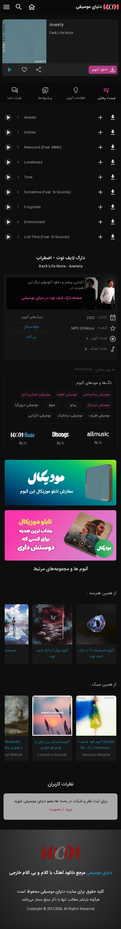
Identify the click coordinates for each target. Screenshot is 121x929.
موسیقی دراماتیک (70, 416)
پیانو (73, 405)
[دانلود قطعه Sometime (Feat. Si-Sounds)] (112, 195)
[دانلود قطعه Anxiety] (112, 120)
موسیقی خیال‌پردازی (35, 394)
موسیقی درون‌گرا (26, 405)
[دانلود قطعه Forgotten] (112, 210)
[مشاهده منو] (6, 10)
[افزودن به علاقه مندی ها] (24, 72)
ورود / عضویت (60, 809)
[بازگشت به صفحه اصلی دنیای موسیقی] (32, 10)
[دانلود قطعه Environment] (112, 225)
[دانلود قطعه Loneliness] (112, 165)
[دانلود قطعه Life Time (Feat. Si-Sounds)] (112, 240)
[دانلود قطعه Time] (112, 180)
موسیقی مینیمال (98, 405)
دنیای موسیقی (99, 873)
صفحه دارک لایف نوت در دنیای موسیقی (51, 298)
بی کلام (31, 337)
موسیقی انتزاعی (39, 416)
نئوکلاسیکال (31, 327)
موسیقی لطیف (67, 394)
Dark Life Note (61, 33)
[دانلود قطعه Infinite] (112, 135)
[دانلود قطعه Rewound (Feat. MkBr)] (112, 150)
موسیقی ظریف (99, 416)
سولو (52, 405)
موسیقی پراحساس (96, 394)
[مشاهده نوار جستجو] (19, 10)
